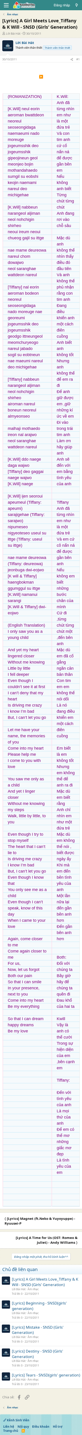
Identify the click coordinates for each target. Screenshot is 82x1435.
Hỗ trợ (57, 1427)
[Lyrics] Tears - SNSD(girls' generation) (46, 1375)
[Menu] (6, 5)
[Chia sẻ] (72, 59)
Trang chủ (10, 1431)
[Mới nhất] (76, 5)
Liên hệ (8, 1427)
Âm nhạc (33, 1289)
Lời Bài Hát (13, 33)
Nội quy (23, 1427)
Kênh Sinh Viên (17, 1420)
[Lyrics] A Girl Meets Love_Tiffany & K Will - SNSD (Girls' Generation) (45, 1282)
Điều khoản (40, 1427)
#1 (78, 59)
